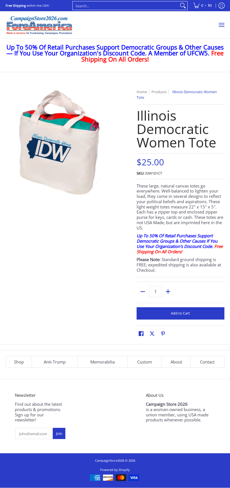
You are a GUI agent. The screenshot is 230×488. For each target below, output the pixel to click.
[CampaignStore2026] (39, 24)
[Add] (168, 291)
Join (59, 433)
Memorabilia (102, 362)
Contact (207, 362)
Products (159, 91)
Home (142, 91)
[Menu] (221, 24)
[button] (141, 333)
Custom (144, 362)
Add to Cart (180, 313)
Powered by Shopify (115, 470)
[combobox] (125, 5)
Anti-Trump (55, 362)
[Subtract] (143, 291)
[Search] (182, 5)
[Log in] (221, 5)
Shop (19, 362)
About (176, 362)
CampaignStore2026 (109, 460)
